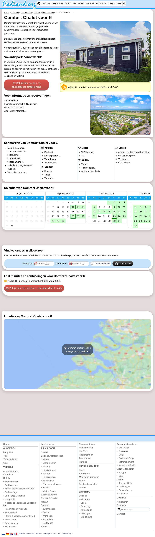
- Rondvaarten (48, 477)
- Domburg (84, 506)
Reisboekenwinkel (88, 484)
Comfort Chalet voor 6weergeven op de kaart (78, 350)
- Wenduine (122, 493)
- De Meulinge (10, 492)
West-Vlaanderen (125, 468)
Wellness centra (49, 494)
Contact (121, 514)
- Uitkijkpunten (48, 470)
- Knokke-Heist (124, 483)
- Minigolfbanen (49, 491)
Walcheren (84, 499)
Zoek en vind (125, 263)
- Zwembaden (48, 509)
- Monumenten (48, 463)
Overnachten (57, 3)
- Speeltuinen (47, 480)
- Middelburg (85, 517)
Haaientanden (86, 454)
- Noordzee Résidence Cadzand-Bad (20, 504)
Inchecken (27, 263)
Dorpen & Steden (49, 498)
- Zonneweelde (10, 523)
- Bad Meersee (10, 485)
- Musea (45, 459)
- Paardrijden (47, 519)
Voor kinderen (10, 459)
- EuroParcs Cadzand (14, 495)
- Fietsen (45, 512)
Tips (5, 455)
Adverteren (122, 501)
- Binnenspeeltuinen (51, 484)
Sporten (45, 505)
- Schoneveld (10, 512)
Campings (8, 474)
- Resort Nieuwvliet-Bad (15, 509)
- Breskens (122, 451)
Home (6, 444)
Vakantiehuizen (10, 481)
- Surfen (45, 526)
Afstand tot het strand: (129, 152)
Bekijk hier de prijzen (26, 84)
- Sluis (120, 454)
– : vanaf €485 (34, 281)
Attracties (46, 473)
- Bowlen (45, 487)
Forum (82, 480)
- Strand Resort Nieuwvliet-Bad (19, 516)
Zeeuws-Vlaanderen (127, 444)
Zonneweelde (45, 62)
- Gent (120, 476)
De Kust (121, 479)
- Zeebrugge (123, 486)
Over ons (121, 505)
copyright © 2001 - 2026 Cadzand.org (57, 533)
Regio (112, 3)
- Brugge (121, 472)
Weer (119, 3)
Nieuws (83, 487)
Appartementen (11, 471)
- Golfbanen (47, 523)
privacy (39, 533)
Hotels (6, 478)
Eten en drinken (87, 444)
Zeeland (83, 495)
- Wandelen (47, 515)
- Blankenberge (124, 490)
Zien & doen (78, 3)
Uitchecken (61, 263)
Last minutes (47, 444)
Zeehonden (85, 458)
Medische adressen (89, 477)
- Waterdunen (10, 519)
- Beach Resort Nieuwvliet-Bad (19, 488)
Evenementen (92, 3)
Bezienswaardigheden (52, 455)
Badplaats (8, 452)
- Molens (45, 466)
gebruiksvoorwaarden (26, 533)
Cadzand (46, 3)
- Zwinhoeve (9, 526)
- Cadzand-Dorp (125, 458)
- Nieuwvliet (123, 447)
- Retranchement (125, 462)
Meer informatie (18, 111)
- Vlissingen (85, 513)
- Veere (82, 502)
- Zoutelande (85, 510)
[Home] (38, 3)
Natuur (44, 501)
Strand (68, 3)
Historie (83, 462)
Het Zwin (83, 451)
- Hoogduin (9, 499)
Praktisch (104, 3)
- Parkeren (84, 473)
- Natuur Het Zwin (126, 465)
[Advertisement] (77, 237)
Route (82, 470)
